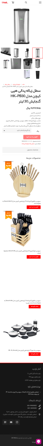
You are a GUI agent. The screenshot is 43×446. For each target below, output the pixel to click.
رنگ (38, 131)
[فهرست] (40, 2)
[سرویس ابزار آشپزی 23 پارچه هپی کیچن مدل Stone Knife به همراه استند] (21, 230)
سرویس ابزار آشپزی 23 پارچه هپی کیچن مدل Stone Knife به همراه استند (22, 252)
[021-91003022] (39, 406)
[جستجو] (26, 2)
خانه (23, 85)
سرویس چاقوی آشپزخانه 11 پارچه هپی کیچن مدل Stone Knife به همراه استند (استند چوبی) (22, 302)
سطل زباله (7, 85)
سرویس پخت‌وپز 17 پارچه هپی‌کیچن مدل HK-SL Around (24, 350)
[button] (3, 8)
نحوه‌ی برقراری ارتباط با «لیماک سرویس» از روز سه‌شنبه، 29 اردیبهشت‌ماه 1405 (22, 393)
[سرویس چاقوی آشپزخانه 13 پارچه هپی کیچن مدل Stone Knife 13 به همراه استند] (21, 180)
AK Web (14, 438)
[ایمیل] (11, 422)
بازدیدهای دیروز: (36, 377)
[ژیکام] (5, 422)
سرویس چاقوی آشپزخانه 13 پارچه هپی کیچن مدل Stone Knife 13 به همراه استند (21, 202)
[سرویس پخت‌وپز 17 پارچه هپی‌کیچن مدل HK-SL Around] (21, 329)
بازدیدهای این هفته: (34, 380)
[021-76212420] (39, 408)
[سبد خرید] (13, 2)
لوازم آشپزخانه (16, 85)
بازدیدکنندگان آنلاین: (34, 374)
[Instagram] (17, 422)
